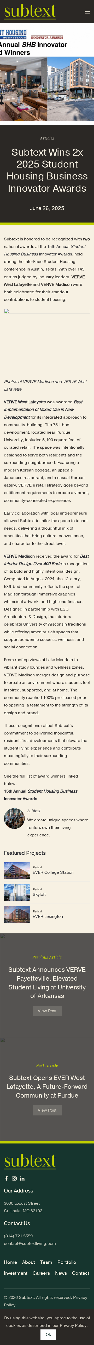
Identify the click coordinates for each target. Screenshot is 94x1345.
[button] (87, 11)
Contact (80, 1273)
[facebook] (6, 1178)
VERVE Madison (19, 556)
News (61, 1273)
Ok (48, 1334)
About (28, 1262)
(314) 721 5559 (18, 1236)
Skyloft (39, 894)
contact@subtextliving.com (30, 1243)
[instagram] (14, 1178)
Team (46, 1262)
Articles (47, 138)
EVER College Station (53, 872)
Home (10, 1262)
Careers (41, 1273)
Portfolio (66, 1262)
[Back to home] (30, 11)
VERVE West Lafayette (25, 402)
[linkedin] (22, 1178)
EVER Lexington (48, 916)
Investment (15, 1273)
